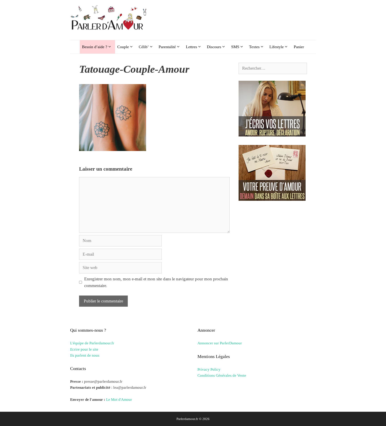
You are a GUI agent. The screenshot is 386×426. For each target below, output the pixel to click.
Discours (214, 47)
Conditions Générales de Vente (221, 375)
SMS (235, 47)
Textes (254, 47)
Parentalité (167, 47)
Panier (299, 47)
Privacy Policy (208, 369)
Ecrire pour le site (84, 349)
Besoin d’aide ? (94, 47)
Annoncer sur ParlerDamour (219, 343)
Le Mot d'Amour (119, 399)
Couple (123, 47)
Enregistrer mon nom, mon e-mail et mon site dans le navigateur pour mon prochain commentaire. (156, 282)
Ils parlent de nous (84, 355)
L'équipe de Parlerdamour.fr (92, 343)
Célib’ (144, 47)
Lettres (191, 47)
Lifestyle (276, 47)
